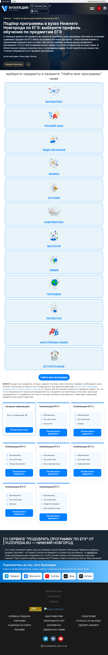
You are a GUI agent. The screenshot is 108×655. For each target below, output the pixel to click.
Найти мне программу (54, 377)
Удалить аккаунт (88, 625)
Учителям (19, 620)
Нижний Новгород (13, 64)
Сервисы (7, 18)
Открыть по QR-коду (88, 620)
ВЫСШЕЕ (6, 1)
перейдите (92, 552)
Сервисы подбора (19, 616)
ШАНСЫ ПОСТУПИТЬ (97, 1)
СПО (14, 1)
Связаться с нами (54, 629)
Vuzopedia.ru (50, 646)
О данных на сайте (19, 625)
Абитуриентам (54, 616)
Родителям (88, 616)
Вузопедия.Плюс (54, 591)
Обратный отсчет (54, 620)
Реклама (19, 629)
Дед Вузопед (54, 596)
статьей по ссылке (55, 48)
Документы (54, 625)
